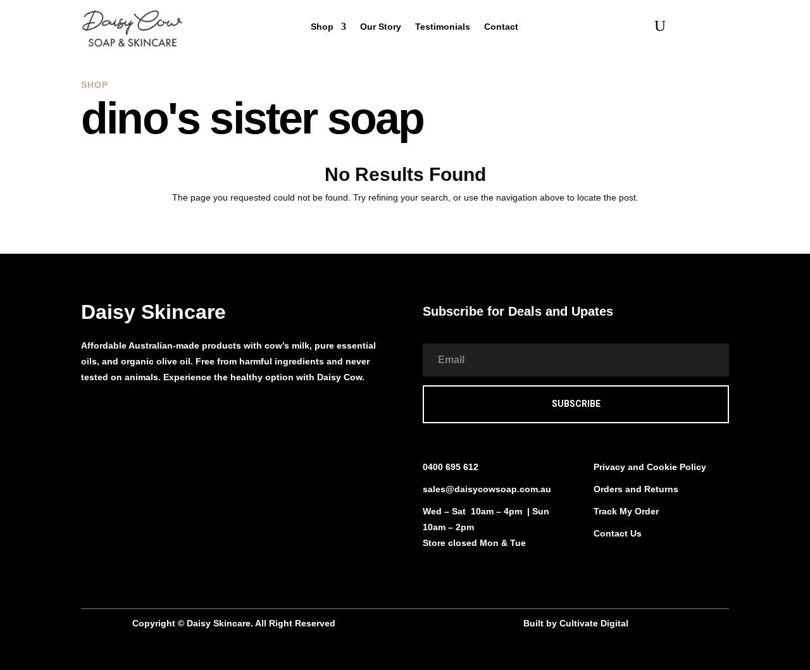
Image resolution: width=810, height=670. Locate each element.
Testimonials (442, 27)
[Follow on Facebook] (91, 413)
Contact (501, 27)
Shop (322, 27)
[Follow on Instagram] (116, 413)
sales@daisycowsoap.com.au (487, 489)
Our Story (380, 27)
